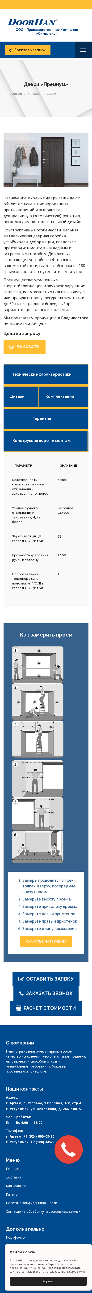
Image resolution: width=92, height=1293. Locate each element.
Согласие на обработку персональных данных (43, 1211)
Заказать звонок (30, 50)
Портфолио (15, 1237)
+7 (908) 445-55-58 (46, 1142)
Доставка (13, 1177)
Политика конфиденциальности (31, 1203)
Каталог (12, 1194)
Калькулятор (16, 1185)
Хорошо (48, 1281)
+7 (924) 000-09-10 (38, 1136)
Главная (12, 1168)
